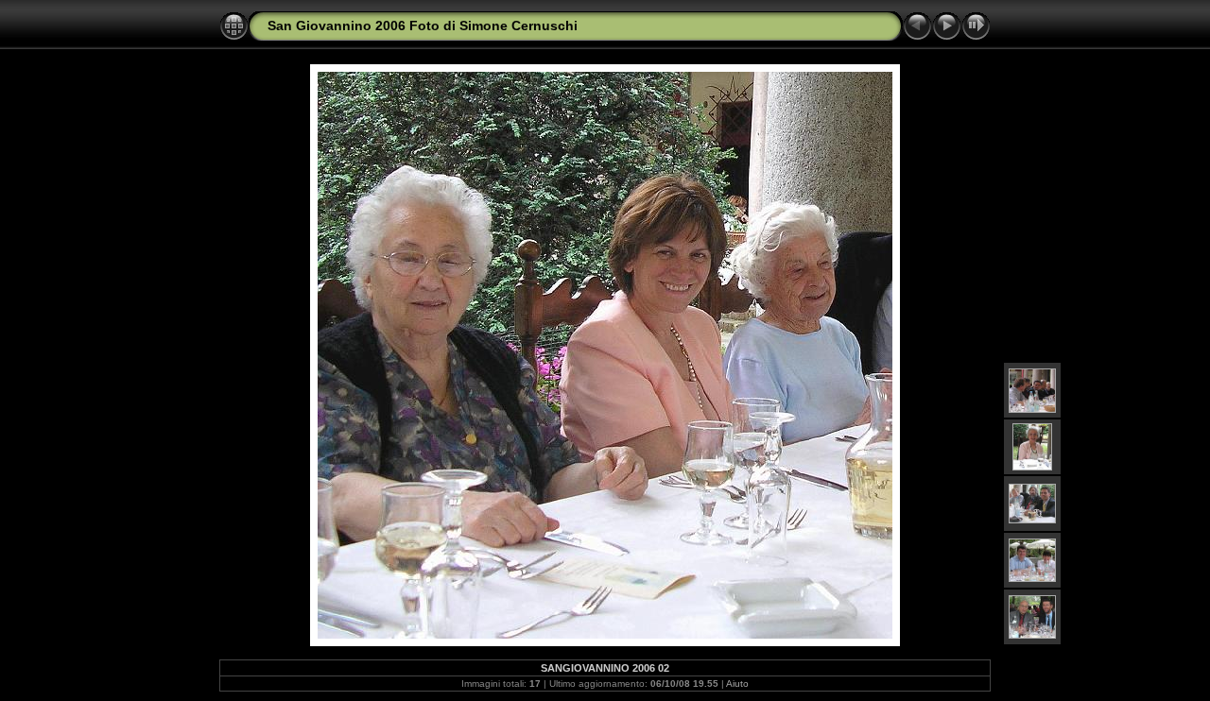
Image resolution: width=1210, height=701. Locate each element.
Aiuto (737, 683)
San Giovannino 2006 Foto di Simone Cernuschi (423, 25)
